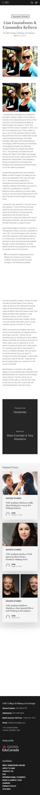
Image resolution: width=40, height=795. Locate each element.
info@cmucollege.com (16, 723)
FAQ (4, 774)
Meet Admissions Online (13, 765)
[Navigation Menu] (36, 3)
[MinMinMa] (20, 413)
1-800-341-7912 (29, 718)
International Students (14, 777)
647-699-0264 (18, 713)
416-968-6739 (21, 708)
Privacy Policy (9, 786)
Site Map (6, 789)
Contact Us (7, 771)
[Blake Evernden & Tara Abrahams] (20, 440)
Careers (6, 783)
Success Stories (20, 16)
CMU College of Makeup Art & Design (20, 33)
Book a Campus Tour (12, 780)
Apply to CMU (8, 768)
